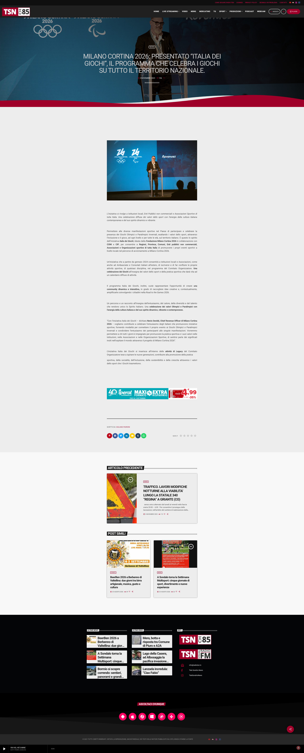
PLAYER (293, 11)
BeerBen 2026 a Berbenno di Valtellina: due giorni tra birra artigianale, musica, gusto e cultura (111, 647)
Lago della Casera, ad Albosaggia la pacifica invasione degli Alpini (155, 659)
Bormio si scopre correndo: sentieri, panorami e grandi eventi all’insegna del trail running (111, 676)
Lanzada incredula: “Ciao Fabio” (155, 671)
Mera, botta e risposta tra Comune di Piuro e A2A (156, 642)
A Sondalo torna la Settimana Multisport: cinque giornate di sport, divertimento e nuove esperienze (111, 663)
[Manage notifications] (298, 748)
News (152, 47)
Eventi (113, 572)
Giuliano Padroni (123, 427)
